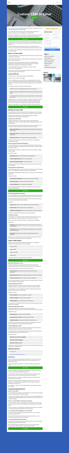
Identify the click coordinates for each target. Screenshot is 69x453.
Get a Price (25, 107)
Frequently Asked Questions (50, 67)
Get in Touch (25, 39)
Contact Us (46, 65)
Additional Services (48, 63)
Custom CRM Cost (48, 58)
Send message (52, 49)
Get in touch (34, 17)
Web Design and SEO (13, 28)
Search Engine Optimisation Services (17, 354)
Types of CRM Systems (49, 61)
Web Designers (13, 351)
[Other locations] (57, 2)
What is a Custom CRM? (49, 56)
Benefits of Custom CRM (49, 60)
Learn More (25, 428)
